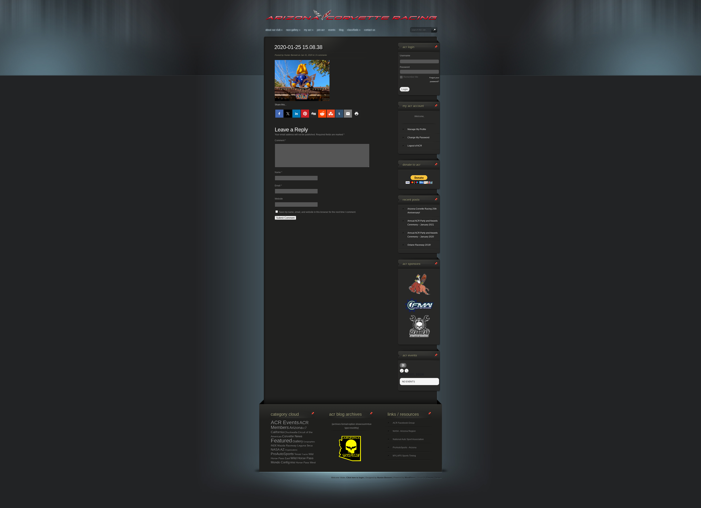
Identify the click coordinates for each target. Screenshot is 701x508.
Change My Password (418, 137)
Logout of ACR (414, 145)
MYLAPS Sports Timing (404, 455)
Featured (281, 440)
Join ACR (321, 29)
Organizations (291, 450)
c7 (305, 428)
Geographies (309, 442)
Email (278, 185)
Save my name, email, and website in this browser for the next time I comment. (317, 212)
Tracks (305, 454)
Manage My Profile (416, 129)
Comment (280, 140)
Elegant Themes (434, 477)
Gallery (297, 441)
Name (278, 172)
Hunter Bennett (291, 55)
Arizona (296, 427)
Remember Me (410, 77)
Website (279, 198)
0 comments (321, 55)
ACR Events (285, 422)
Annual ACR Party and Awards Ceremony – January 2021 (422, 223)
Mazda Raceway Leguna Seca (295, 445)
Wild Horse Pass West (303, 462)
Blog (341, 29)
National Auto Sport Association (408, 439)
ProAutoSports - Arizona (404, 447)
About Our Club (273, 29)
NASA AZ (277, 449)
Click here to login (355, 477)
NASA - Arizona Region (404, 431)
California (277, 432)
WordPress (410, 477)
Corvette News (292, 436)
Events (331, 29)
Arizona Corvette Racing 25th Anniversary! (422, 211)
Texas (297, 454)
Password (405, 67)
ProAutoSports (282, 454)
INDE (274, 445)
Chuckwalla (290, 432)
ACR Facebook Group (404, 423)
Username (405, 55)
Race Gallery (293, 29)
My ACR (308, 29)
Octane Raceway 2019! (419, 245)
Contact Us (369, 29)
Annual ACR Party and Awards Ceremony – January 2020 (422, 235)
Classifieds (353, 29)
